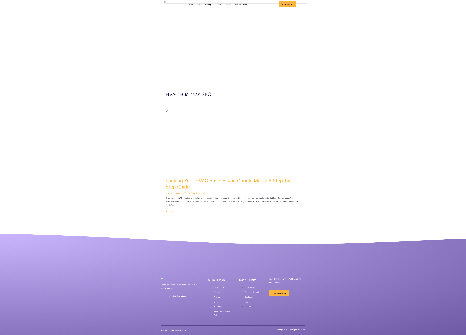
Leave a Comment (173, 193)
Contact (228, 5)
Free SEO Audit (241, 5)
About (199, 5)
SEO (184, 193)
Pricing (208, 5)
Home (191, 5)
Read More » (171, 211)
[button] (287, 4)
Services (217, 5)
